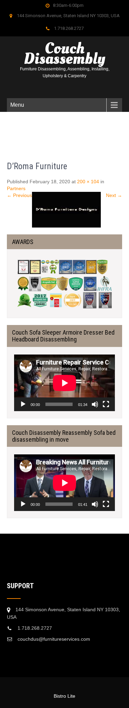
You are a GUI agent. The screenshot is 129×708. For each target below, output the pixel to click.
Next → (114, 195)
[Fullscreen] (106, 404)
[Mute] (95, 404)
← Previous (19, 195)
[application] (64, 383)
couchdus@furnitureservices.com (54, 639)
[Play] (23, 404)
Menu (17, 105)
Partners (16, 188)
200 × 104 (88, 181)
